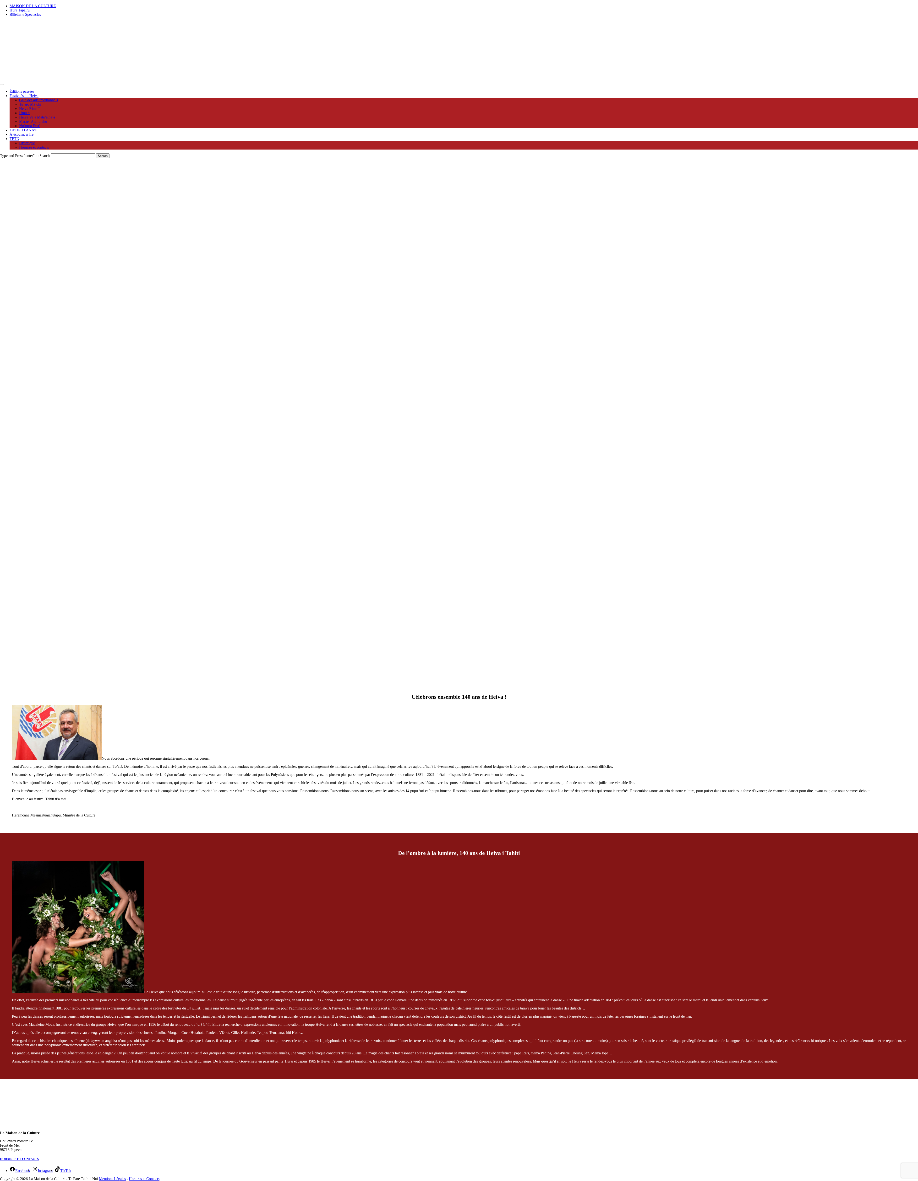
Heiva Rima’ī (29, 109)
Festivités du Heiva (24, 96)
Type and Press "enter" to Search (25, 156)
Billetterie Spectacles (25, 14)
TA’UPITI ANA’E (24, 130)
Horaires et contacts (34, 147)
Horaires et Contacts (144, 1179)
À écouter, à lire (21, 134)
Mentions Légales (112, 1179)
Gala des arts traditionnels (38, 100)
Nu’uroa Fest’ (29, 126)
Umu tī (24, 113)
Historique (27, 143)
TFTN (14, 139)
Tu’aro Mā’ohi (30, 104)
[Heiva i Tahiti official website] (30, 79)
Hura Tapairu (20, 10)
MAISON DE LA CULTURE (33, 6)
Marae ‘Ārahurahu (33, 121)
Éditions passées (22, 91)
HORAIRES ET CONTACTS (19, 1159)
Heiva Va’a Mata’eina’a (37, 117)
